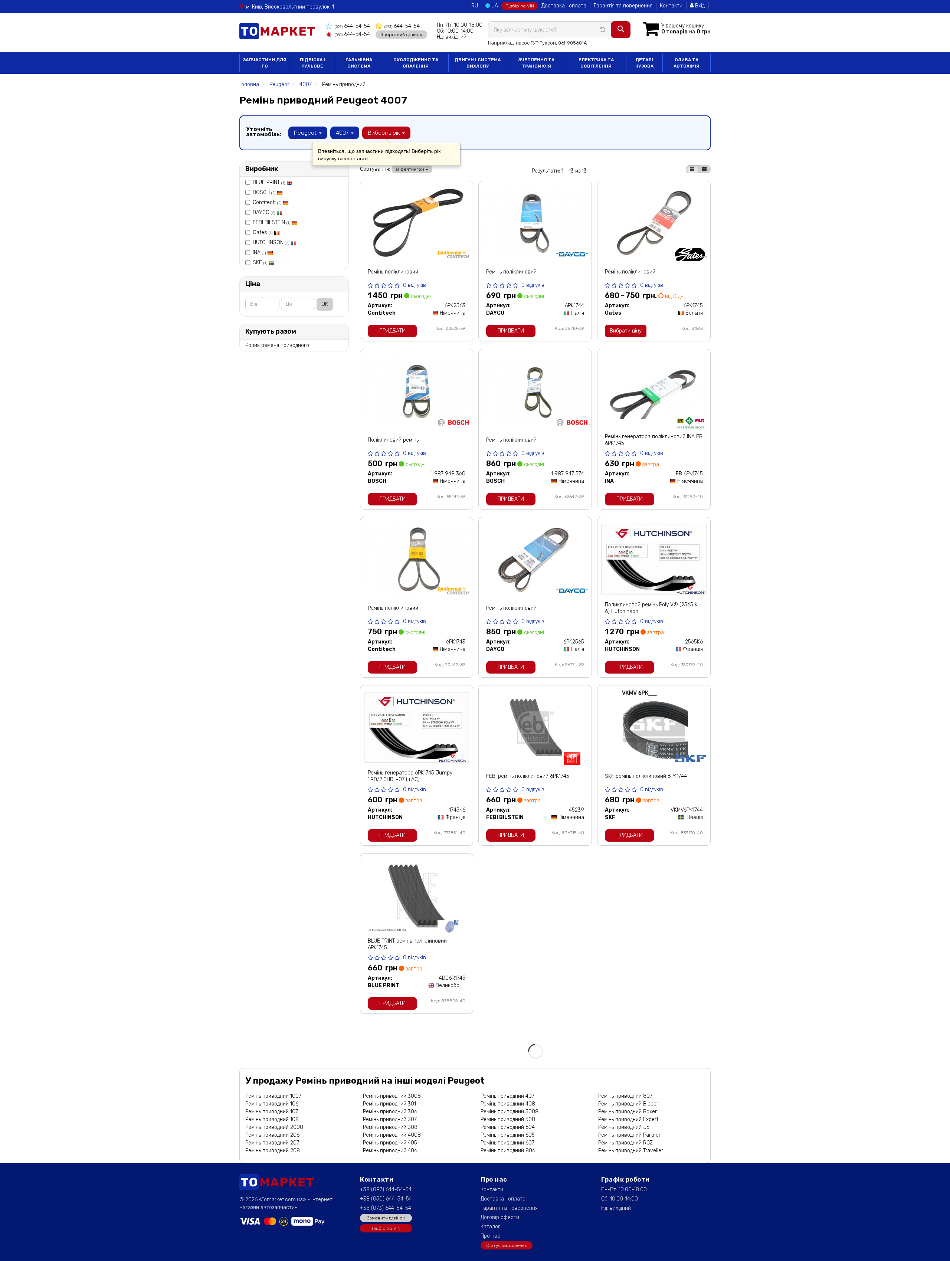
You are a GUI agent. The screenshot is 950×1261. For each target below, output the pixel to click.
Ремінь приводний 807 (625, 1096)
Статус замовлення (506, 1245)
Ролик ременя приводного (277, 345)
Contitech (267, 202)
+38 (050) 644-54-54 (386, 1199)
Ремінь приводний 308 (390, 1127)
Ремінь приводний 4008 (392, 1135)
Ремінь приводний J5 (623, 1127)
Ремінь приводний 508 (508, 1119)
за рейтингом (410, 169)
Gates (262, 232)
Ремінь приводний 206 (272, 1135)
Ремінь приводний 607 (507, 1143)
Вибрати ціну (626, 331)
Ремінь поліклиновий (393, 272)
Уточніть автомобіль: (263, 132)
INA (259, 252)
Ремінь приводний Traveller (630, 1150)
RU (474, 6)
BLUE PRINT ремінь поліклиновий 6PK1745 (407, 944)
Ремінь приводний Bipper (628, 1104)
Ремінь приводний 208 (272, 1150)
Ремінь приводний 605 (508, 1135)
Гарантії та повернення (509, 1208)
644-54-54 (352, 26)
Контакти (671, 6)
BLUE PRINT (269, 182)
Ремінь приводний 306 (390, 1111)
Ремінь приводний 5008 (509, 1111)
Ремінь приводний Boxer (627, 1111)
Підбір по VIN (519, 6)
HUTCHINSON (271, 242)
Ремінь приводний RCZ (625, 1143)
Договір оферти (500, 1217)
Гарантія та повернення (623, 6)
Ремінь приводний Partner (629, 1135)
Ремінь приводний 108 (272, 1119)
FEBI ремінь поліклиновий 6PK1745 (527, 776)
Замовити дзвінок (386, 1218)
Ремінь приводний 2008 (274, 1127)
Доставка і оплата (563, 6)
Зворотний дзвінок (401, 34)
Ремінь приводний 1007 (273, 1096)
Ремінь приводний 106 (271, 1104)
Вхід (699, 6)
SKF (260, 262)
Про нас (490, 1236)
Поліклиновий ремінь (393, 440)
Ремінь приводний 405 (390, 1143)
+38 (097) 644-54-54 (386, 1189)
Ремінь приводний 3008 (392, 1096)
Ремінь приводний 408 (508, 1104)
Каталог (490, 1227)
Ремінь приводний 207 (272, 1143)
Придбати (392, 331)
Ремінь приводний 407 (507, 1096)
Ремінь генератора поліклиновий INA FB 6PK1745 (653, 439)
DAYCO (264, 212)
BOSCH (264, 192)
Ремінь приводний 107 (271, 1111)
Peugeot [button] (306, 133)
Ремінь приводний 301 (389, 1104)
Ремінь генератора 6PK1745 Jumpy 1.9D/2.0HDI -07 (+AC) (410, 776)
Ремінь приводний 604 (508, 1127)
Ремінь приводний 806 (508, 1150)
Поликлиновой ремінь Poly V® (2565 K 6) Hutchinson (651, 608)
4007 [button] (343, 133)
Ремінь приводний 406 (390, 1150)
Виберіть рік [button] (384, 133)
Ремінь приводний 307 (390, 1119)
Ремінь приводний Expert (628, 1119)
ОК (324, 304)
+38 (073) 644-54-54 (385, 1208)
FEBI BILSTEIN (271, 222)
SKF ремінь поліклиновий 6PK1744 (646, 776)
